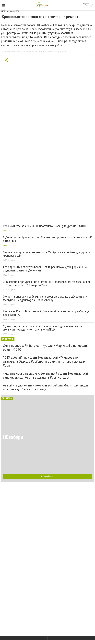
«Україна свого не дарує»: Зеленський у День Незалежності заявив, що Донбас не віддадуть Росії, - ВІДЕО (45, 375)
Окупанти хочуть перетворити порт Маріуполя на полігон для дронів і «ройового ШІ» (47, 254)
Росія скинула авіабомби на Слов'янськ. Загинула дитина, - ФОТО (44, 226)
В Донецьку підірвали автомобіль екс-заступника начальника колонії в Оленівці (47, 239)
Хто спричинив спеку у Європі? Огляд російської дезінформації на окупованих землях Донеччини (45, 268)
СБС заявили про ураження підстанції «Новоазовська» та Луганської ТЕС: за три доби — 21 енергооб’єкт (46, 283)
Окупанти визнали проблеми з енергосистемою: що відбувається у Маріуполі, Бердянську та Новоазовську (45, 298)
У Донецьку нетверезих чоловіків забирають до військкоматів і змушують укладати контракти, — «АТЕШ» (43, 327)
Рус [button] (86, 5)
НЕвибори (13, 437)
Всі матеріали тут (48, 476)
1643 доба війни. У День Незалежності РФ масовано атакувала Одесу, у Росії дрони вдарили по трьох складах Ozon (44, 361)
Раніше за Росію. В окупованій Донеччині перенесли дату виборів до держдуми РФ (46, 313)
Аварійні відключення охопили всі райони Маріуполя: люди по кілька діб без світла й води (45, 387)
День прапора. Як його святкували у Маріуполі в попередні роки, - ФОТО (45, 348)
